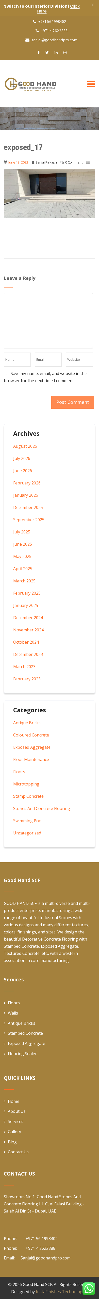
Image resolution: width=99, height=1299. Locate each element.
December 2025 (28, 507)
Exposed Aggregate (32, 747)
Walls (13, 1013)
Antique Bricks (27, 723)
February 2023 (27, 679)
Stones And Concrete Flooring (41, 808)
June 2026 (22, 470)
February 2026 (27, 483)
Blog (12, 1142)
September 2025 (28, 519)
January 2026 (25, 495)
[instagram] (65, 52)
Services (15, 1121)
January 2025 (25, 605)
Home (13, 1101)
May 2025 (22, 556)
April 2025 (22, 568)
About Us (17, 1111)
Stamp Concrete (28, 796)
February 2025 (27, 593)
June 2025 (22, 544)
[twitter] (47, 52)
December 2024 (28, 617)
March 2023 (24, 666)
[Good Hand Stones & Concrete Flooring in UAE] (42, 83)
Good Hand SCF (37, 1284)
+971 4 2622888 (54, 30)
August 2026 (25, 446)
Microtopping (26, 784)
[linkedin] (56, 52)
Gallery (14, 1131)
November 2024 (28, 630)
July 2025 (21, 532)
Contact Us (18, 1152)
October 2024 (26, 642)
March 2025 (24, 581)
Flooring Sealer (22, 1053)
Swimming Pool (27, 820)
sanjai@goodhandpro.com (54, 40)
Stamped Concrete (25, 1033)
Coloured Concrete (31, 735)
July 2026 (21, 458)
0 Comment (73, 162)
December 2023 (28, 654)
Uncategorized (27, 833)
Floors (19, 772)
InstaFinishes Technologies (62, 1291)
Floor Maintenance (31, 759)
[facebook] (39, 52)
